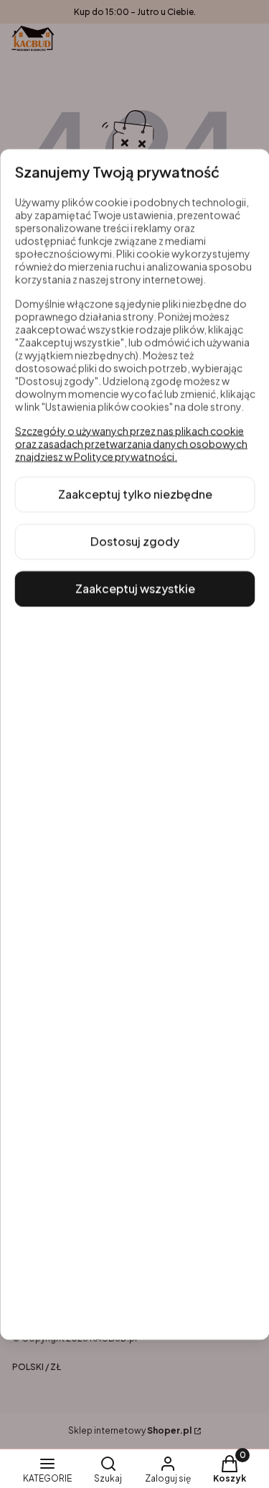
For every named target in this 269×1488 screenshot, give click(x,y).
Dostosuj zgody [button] (134, 540)
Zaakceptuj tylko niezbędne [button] (134, 493)
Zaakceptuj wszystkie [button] (134, 588)
